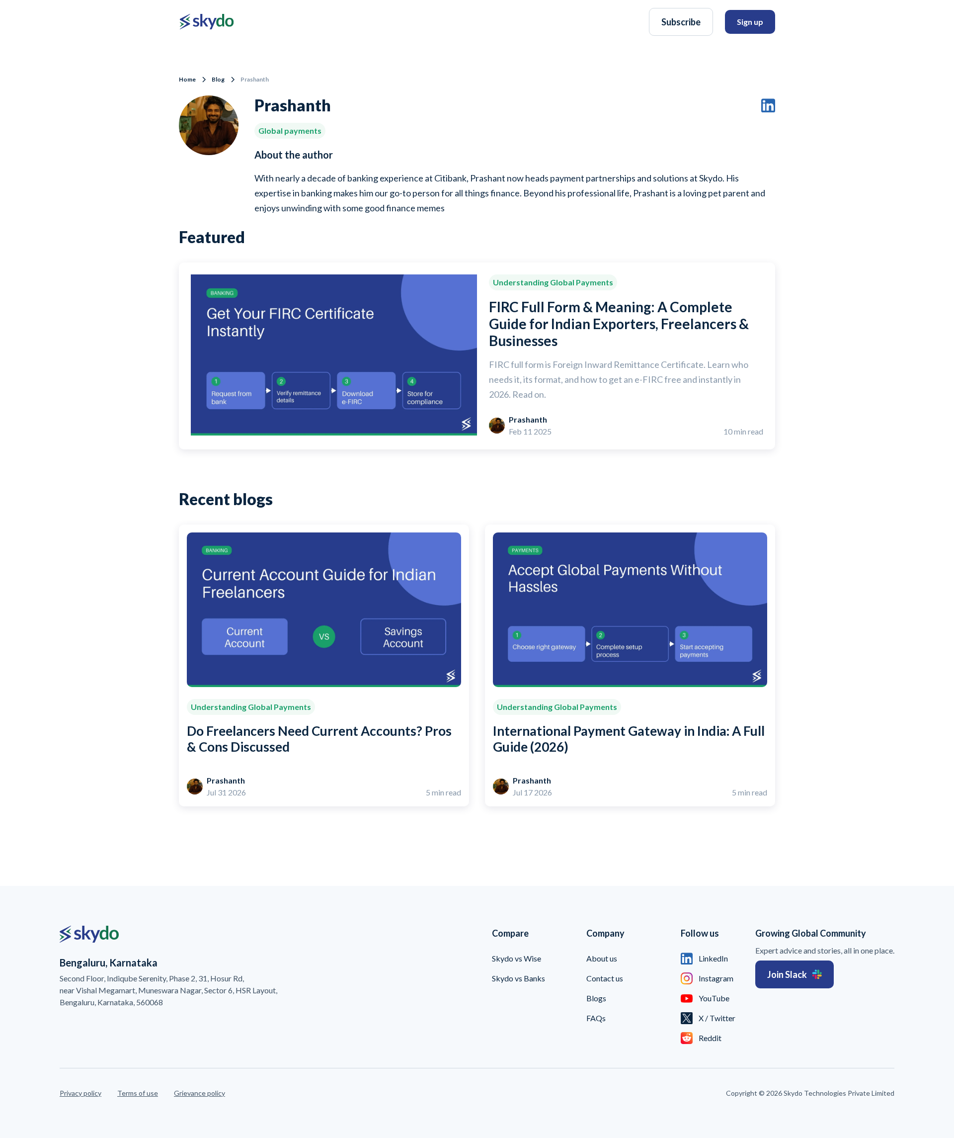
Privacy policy (80, 1093)
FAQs (596, 1018)
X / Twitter (717, 1018)
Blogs (596, 998)
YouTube (714, 998)
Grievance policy (199, 1093)
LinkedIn (713, 958)
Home (187, 79)
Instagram (716, 978)
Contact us (604, 978)
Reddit (710, 1038)
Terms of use (137, 1093)
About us (601, 958)
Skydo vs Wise (516, 958)
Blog (218, 79)
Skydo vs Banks (518, 978)
